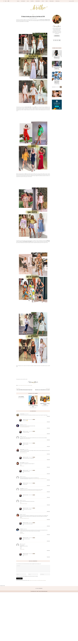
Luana (21, 476)
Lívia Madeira (22, 488)
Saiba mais (57, 35)
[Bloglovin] (8, 1)
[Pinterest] (5, 1)
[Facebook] (3, 1)
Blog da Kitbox (22, 533)
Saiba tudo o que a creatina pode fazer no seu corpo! (42, 389)
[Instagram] (7, 1)
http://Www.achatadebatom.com (24, 426)
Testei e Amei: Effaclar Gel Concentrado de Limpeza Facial (24, 389)
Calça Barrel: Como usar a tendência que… (57, 68)
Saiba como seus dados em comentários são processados (37, 580)
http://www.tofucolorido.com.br (24, 490)
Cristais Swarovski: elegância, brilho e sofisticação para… (56, 81)
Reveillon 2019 (30, 385)
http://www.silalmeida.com (26, 438)
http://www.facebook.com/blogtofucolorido (35, 490)
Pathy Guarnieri (22, 462)
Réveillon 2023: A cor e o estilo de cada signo (44, 404)
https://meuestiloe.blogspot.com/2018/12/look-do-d (39, 478)
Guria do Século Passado (23, 503)
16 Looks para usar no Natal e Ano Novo (33, 406)
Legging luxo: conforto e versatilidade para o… (57, 57)
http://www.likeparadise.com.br (24, 518)
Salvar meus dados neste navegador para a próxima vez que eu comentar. (27, 576)
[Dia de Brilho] (39, 7)
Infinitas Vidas (22, 549)
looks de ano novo (25, 385)
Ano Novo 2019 (20, 385)
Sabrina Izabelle (22, 449)
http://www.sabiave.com (23, 452)
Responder (48, 433)
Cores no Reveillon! (21, 396)
